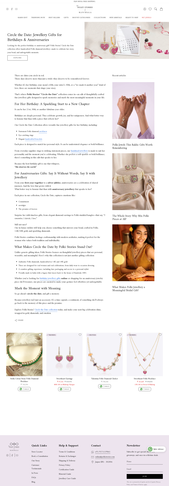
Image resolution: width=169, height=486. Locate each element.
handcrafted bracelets (33, 139)
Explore (17, 57)
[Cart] (161, 9)
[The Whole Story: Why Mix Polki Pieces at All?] (133, 181)
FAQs (34, 477)
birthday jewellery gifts (50, 278)
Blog (33, 482)
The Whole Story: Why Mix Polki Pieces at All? (130, 218)
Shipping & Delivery (67, 460)
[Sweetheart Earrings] (64, 354)
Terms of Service (138, 484)
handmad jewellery (79, 151)
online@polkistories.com (105, 457)
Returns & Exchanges (67, 456)
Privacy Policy (64, 465)
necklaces (43, 131)
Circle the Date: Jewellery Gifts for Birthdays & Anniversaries (34, 37)
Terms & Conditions (67, 452)
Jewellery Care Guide (67, 478)
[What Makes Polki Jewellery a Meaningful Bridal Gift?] (133, 252)
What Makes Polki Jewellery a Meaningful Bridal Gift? (128, 289)
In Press (35, 473)
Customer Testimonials (36, 466)
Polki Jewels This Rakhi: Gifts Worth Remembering (132, 146)
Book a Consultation (40, 456)
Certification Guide (66, 469)
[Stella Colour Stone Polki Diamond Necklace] (24, 354)
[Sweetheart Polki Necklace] (145, 354)
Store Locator (37, 452)
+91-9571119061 (102, 452)
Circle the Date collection (46, 310)
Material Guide (65, 474)
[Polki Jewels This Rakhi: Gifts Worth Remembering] (133, 110)
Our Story (36, 460)
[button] (66, 18)
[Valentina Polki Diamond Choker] (104, 354)
